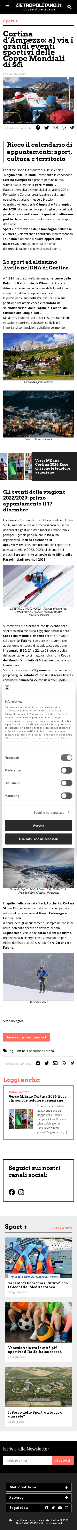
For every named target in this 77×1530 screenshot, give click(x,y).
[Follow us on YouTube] (60, 1507)
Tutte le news (62, 1228)
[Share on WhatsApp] (64, 127)
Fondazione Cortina (40, 1050)
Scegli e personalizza (48, 812)
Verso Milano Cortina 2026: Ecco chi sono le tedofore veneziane (52, 467)
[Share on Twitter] (46, 127)
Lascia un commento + (27, 1037)
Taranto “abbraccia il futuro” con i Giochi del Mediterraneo (38, 1285)
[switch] (66, 770)
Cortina (20, 1050)
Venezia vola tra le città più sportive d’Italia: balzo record (35, 1350)
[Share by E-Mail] (55, 127)
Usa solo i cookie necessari (38, 839)
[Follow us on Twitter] (53, 1507)
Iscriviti (62, 1460)
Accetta (38, 825)
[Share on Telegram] (72, 127)
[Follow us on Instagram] (66, 1507)
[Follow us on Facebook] (46, 1507)
